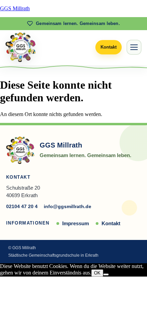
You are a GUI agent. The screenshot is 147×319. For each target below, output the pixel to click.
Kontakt (111, 223)
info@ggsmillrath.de (67, 206)
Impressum (75, 223)
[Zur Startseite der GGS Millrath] (20, 47)
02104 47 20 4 (22, 206)
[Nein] (106, 274)
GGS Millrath (15, 8)
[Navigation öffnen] (134, 47)
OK (97, 273)
